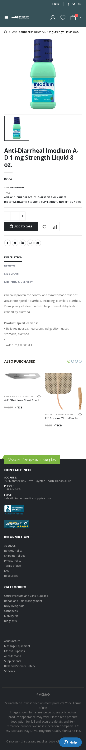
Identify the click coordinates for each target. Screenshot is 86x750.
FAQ (6, 571)
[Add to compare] (54, 226)
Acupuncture (12, 641)
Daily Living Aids (14, 606)
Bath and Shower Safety (19, 666)
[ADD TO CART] (34, 379)
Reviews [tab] (10, 265)
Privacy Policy (12, 560)
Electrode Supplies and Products (65, 414)
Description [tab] (13, 257)
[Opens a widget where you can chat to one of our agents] (70, 742)
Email (37, 243)
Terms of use (12, 566)
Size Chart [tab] (12, 274)
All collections (12, 656)
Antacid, (10, 197)
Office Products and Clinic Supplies (25, 396)
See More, (34, 201)
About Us (10, 545)
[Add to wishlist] (44, 226)
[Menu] (6, 17)
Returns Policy (13, 550)
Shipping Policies (14, 555)
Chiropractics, (27, 197)
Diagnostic (10, 621)
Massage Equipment (17, 646)
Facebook (7, 243)
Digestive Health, (16, 201)
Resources (11, 576)
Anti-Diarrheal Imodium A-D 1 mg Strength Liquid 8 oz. (41, 157)
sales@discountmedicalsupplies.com (27, 498)
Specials (9, 671)
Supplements (12, 661)
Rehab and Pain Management (23, 601)
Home (5, 32)
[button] (69, 361)
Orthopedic (11, 611)
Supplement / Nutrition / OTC (61, 201)
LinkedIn (22, 243)
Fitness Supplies (14, 651)
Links (55, 3)
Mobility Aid (11, 616)
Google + (30, 243)
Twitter (15, 243)
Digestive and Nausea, (53, 197)
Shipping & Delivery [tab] (18, 282)
